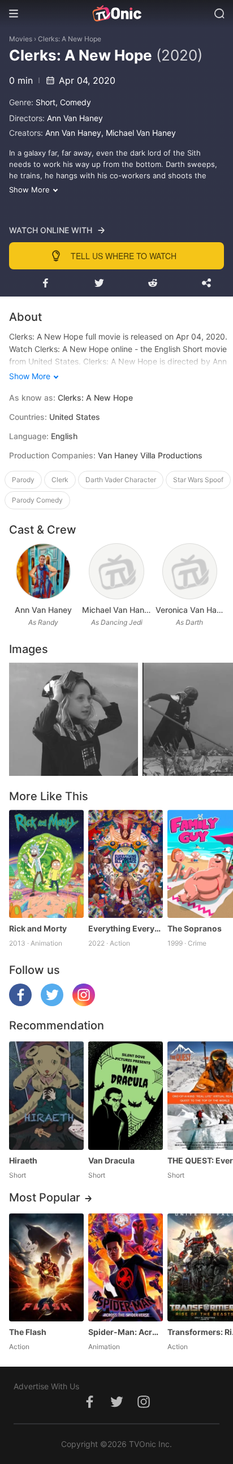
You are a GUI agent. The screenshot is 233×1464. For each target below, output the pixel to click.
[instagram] (83, 1003)
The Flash (27, 1332)
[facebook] (20, 1003)
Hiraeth (23, 1160)
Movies (20, 39)
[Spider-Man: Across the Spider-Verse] (125, 1267)
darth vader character (120, 479)
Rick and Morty (38, 928)
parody (23, 479)
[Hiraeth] (46, 1095)
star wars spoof (198, 479)
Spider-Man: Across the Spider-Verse (125, 1332)
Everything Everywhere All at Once (125, 928)
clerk (59, 479)
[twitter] (52, 1003)
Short (45, 102)
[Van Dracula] (125, 1095)
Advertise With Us (46, 1386)
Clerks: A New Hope (69, 39)
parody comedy (37, 500)
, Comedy (73, 102)
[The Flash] (46, 1267)
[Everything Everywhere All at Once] (125, 864)
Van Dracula (111, 1160)
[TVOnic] (116, 13)
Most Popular (44, 1197)
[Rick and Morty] (46, 864)
